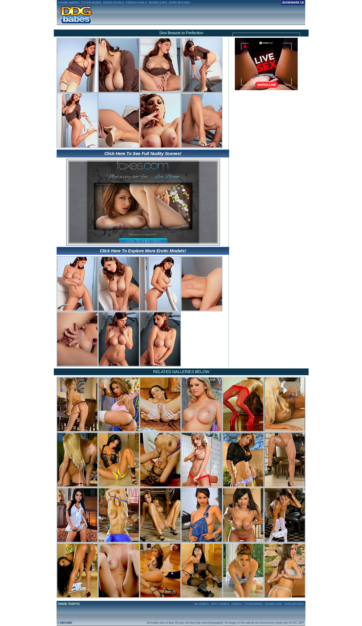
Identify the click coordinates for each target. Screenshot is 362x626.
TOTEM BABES (253, 603)
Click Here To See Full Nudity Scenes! (142, 153)
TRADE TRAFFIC (68, 603)
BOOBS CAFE (273, 603)
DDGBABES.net (69, 14)
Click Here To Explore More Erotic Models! (143, 250)
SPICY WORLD (220, 603)
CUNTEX (236, 603)
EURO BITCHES (294, 603)
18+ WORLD (201, 603)
